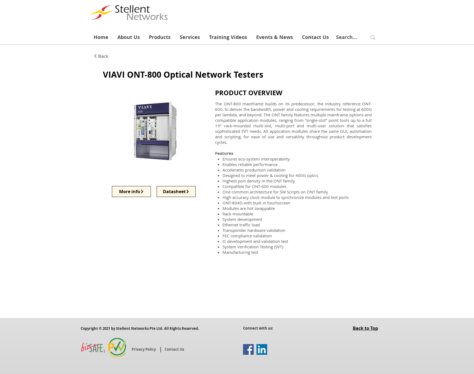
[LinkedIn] (261, 349)
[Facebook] (248, 349)
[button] (146, 130)
